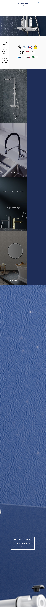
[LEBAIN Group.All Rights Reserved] (23, 4)
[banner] (23, 26)
